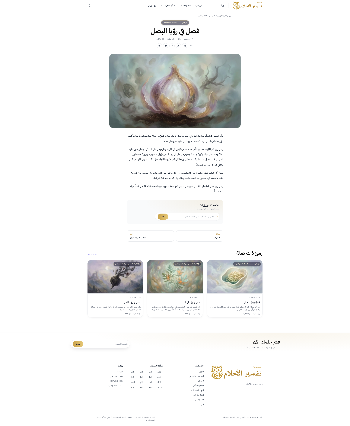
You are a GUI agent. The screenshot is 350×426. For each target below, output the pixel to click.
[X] (178, 45)
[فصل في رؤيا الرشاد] (175, 276)
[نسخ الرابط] (159, 45)
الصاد (150, 387)
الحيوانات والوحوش (196, 376)
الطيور (202, 371)
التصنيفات (187, 5)
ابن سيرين (152, 5)
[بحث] (222, 5)
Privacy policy (116, 380)
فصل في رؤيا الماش (251, 302)
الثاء (132, 371)
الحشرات (201, 380)
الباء (150, 371)
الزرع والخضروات (197, 390)
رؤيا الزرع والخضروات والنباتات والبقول (211, 15)
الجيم (159, 377)
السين (132, 382)
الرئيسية (199, 5)
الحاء (150, 377)
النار (202, 404)
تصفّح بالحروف (169, 5)
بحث (163, 216)
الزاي (141, 382)
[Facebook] (172, 45)
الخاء (141, 377)
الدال (132, 377)
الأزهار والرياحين (198, 394)
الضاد (141, 387)
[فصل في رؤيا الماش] (234, 276)
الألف (159, 371)
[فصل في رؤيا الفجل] (115, 276)
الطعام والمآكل (198, 385)
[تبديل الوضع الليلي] (90, 5)
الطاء (132, 387)
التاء (141, 371)
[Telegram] (165, 45)
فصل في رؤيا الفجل (132, 302)
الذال (159, 382)
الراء (150, 382)
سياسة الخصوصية (116, 385)
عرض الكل (94, 254)
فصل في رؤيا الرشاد (192, 302)
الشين (159, 387)
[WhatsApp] (184, 45)
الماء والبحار (199, 399)
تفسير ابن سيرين (116, 376)
